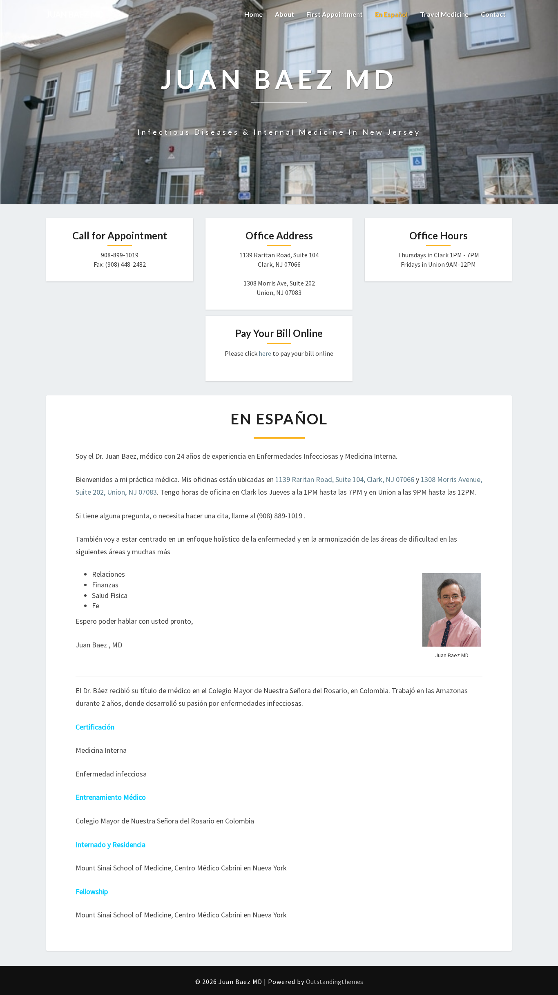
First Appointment (334, 14)
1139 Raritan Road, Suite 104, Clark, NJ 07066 (344, 479)
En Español (391, 14)
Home (253, 14)
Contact (493, 14)
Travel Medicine (444, 14)
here (265, 353)
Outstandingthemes (334, 981)
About (284, 14)
